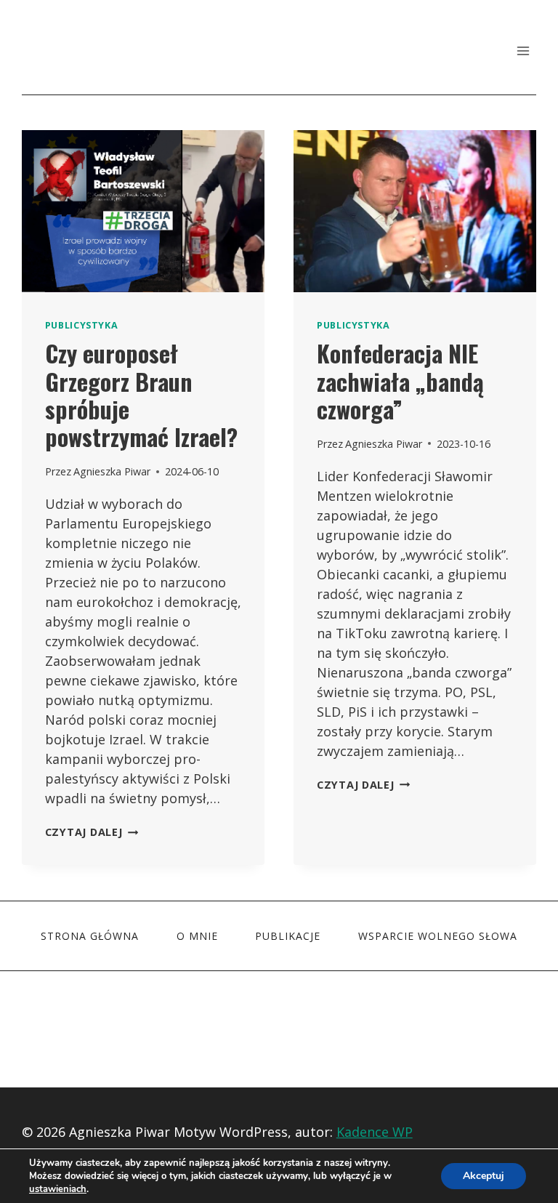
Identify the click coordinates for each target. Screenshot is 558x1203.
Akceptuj (483, 1176)
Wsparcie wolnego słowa (437, 936)
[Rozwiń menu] (522, 50)
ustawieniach (57, 1189)
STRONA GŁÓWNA (90, 936)
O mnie (197, 936)
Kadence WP (374, 1131)
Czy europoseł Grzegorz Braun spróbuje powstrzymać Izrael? (141, 395)
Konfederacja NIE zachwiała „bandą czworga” (400, 381)
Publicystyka (81, 325)
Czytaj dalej (91, 832)
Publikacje (287, 936)
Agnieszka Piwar (111, 471)
